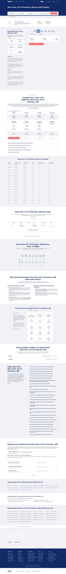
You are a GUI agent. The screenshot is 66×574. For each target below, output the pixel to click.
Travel (50, 551)
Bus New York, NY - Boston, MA (12, 485)
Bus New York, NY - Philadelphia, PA (39, 485)
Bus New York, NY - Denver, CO (12, 521)
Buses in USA (16, 526)
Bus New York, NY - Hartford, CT (12, 489)
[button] (31, 13)
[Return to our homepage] (10, 1)
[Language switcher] (42, 1)
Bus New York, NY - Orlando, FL (25, 515)
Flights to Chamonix (31, 553)
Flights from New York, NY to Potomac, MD (15, 501)
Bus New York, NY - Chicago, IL (38, 511)
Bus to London (20, 557)
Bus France (20, 554)
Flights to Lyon (30, 554)
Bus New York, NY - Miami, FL (12, 517)
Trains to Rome (10, 554)
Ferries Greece (40, 553)
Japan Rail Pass (51, 553)
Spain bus (19, 553)
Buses (17, 1)
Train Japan (10, 553)
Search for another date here (33, 230)
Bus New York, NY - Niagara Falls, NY (52, 487)
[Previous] (19, 255)
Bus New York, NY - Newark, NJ (25, 521)
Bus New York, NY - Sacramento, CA (26, 519)
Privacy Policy (28, 571)
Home (8, 526)
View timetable (11, 53)
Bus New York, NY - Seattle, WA (51, 513)
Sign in (57, 1)
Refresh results (32, 218)
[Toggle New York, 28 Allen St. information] (56, 471)
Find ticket (11, 42)
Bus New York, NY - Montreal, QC (13, 487)
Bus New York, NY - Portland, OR (25, 517)
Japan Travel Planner (52, 554)
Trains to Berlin (10, 558)
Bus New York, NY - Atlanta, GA (51, 515)
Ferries (23, 1)
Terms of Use (22, 571)
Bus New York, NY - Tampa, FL (51, 517)
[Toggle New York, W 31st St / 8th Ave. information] (56, 462)
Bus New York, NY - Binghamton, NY (26, 489)
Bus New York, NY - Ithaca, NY (38, 487)
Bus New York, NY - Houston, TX (38, 519)
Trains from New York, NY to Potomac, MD (40, 500)
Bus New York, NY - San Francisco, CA (13, 519)
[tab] (33, 34)
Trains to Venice (10, 557)
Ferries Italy (40, 557)
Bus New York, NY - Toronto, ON (51, 485)
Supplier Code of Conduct (36, 571)
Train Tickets (10, 551)
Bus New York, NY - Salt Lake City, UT (13, 515)
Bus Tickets (20, 551)
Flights (20, 1)
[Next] (57, 31)
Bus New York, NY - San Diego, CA (26, 513)
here (40, 236)
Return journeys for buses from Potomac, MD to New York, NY (18, 500)
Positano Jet (40, 558)
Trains (14, 1)
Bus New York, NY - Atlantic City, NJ (26, 487)
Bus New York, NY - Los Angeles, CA (26, 511)
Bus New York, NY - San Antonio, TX (52, 519)
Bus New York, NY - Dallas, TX (38, 515)
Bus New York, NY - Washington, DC (26, 485)
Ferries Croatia (41, 554)
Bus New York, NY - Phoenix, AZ (38, 517)
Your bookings (48, 1)
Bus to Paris (20, 558)
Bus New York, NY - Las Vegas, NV (13, 513)
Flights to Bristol (31, 558)
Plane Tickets (30, 551)
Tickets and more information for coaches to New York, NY (43, 501)
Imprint (17, 571)
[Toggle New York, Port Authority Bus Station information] (56, 466)
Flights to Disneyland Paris (32, 557)
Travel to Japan (51, 557)
